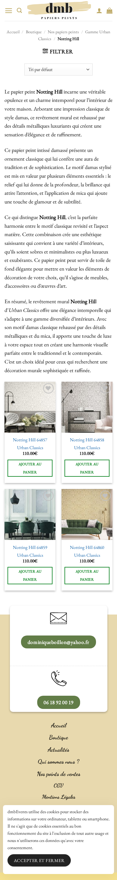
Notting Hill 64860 (87, 547)
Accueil (13, 31)
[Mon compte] (99, 10)
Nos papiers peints (63, 31)
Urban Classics (30, 448)
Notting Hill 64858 (87, 440)
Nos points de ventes (58, 774)
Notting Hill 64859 (30, 547)
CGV (58, 785)
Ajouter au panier (30, 468)
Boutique (34, 31)
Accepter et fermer (39, 860)
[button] (8, 11)
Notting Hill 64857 (30, 440)
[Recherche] (19, 10)
